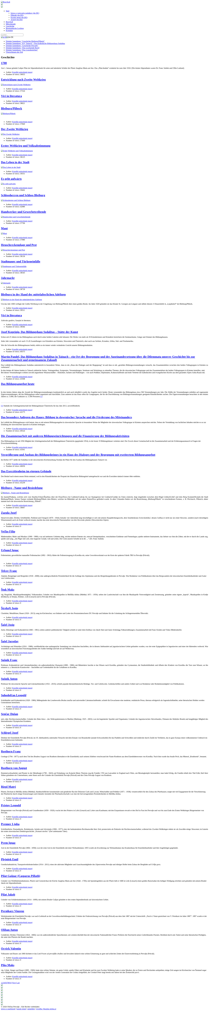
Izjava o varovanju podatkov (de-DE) (25, 13)
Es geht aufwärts (11, 178)
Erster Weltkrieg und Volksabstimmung (25, 145)
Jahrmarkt (8, 277)
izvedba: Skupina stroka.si (46, 1009)
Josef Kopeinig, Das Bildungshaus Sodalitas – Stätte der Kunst (39, 331)
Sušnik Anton (9, 678)
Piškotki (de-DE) (17, 15)
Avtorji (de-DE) (17, 20)
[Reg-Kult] (5, 2)
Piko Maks (7, 965)
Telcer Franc (9, 570)
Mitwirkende (11, 24)
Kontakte (9, 30)
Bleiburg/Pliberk (11, 108)
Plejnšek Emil (9, 859)
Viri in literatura (11, 96)
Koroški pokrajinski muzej (22, 72)
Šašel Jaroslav (10, 641)
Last (18, 983)
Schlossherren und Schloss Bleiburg (23, 195)
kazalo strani (21, 1009)
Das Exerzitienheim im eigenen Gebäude (26, 471)
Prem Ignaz (8, 842)
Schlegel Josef (9, 732)
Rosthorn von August (14, 768)
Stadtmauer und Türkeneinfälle (20, 261)
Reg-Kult (9, 22)
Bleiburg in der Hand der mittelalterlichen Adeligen (33, 294)
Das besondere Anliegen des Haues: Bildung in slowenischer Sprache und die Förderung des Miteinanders (66, 417)
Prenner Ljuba (10, 824)
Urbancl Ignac (10, 550)
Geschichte (10, 26)
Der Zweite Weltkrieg (14, 129)
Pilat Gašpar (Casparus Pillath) (20, 875)
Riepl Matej (8, 786)
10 (11, 983)
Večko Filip (8, 531)
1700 (4, 63)
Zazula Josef (9, 512)
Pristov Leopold (11, 805)
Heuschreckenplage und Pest (19, 244)
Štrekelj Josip (9, 608)
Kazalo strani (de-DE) (19, 17)
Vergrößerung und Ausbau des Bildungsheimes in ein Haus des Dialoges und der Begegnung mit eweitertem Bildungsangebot (78, 454)
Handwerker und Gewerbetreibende (23, 211)
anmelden (31, 1009)
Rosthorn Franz (11, 751)
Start (7, 11)
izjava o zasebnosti (8, 1009)
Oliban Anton (9, 929)
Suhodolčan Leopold (13, 695)
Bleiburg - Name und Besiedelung (22, 487)
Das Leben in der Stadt (15, 162)
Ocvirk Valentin (11, 948)
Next (14, 983)
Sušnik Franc (9, 660)
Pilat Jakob (8, 894)
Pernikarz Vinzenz (12, 911)
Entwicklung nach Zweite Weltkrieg (23, 79)
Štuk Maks (7, 589)
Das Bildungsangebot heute (17, 383)
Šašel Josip (7, 624)
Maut (4, 228)
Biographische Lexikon (15, 28)
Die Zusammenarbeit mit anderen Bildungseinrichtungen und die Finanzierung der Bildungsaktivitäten (65, 436)
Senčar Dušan (9, 713)
